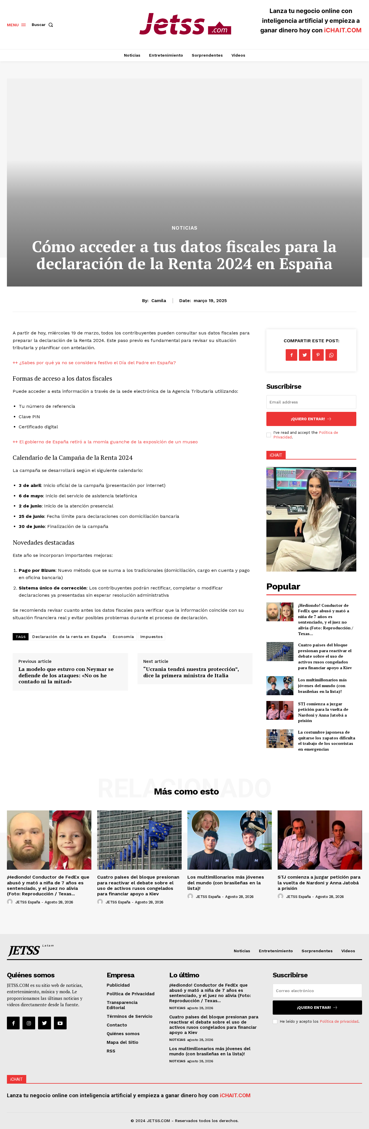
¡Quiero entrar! (308, 419)
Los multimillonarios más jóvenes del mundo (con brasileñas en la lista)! (322, 685)
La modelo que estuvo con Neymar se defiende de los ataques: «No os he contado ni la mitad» (66, 675)
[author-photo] (10, 902)
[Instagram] (28, 1023)
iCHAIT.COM (343, 30)
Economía (123, 636)
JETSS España (28, 902)
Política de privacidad (339, 1021)
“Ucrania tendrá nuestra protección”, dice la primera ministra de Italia (191, 672)
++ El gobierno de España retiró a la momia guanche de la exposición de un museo (105, 441)
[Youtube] (60, 1023)
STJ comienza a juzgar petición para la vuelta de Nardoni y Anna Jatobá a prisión (323, 712)
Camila (158, 300)
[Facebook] (291, 355)
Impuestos (151, 636)
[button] (43, 24)
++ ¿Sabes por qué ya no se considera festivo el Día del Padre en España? (94, 362)
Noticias (184, 228)
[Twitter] (304, 355)
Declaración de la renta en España (69, 636)
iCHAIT (276, 455)
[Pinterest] (318, 355)
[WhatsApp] (331, 355)
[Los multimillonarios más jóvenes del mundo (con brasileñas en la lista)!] (279, 685)
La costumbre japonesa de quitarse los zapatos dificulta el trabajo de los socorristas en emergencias (326, 740)
